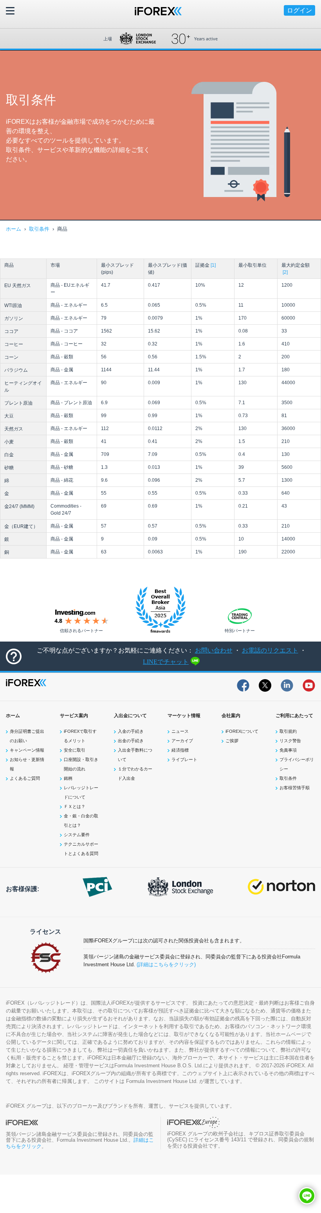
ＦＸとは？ (74, 806)
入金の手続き (131, 731)
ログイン (299, 10)
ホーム (13, 229)
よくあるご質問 (25, 778)
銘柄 (68, 778)
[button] (307, 1195)
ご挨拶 (231, 740)
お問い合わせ (214, 650)
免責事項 (288, 750)
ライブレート (184, 759)
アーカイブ (182, 740)
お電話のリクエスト (270, 650)
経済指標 (180, 750)
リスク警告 (290, 740)
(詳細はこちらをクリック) (166, 964)
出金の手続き (131, 740)
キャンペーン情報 (27, 750)
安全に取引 (74, 750)
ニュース (180, 731)
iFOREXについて (241, 731)
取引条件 (39, 229)
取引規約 (288, 731)
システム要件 (77, 834)
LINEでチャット (166, 661)
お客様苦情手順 (295, 787)
